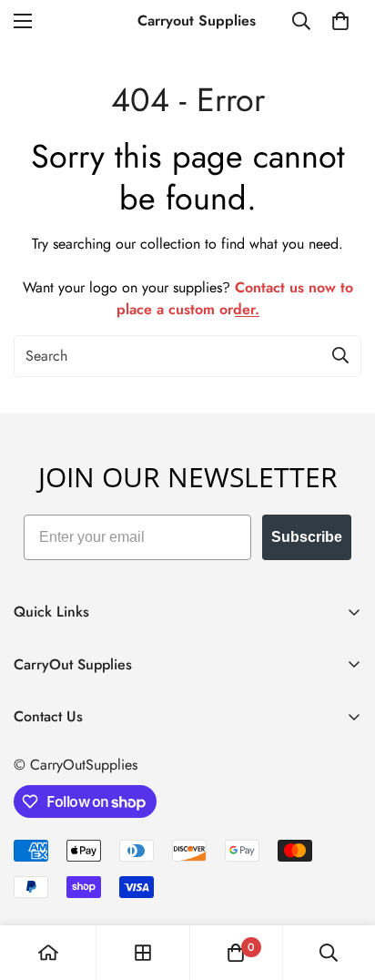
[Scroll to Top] (342, 883)
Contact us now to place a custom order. (235, 298)
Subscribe (306, 537)
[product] (48, 953)
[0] (340, 21)
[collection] (143, 953)
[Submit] (340, 355)
